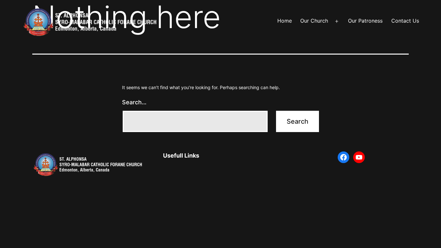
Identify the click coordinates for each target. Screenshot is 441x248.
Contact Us (405, 20)
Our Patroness (365, 20)
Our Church (314, 20)
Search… (134, 102)
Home (284, 20)
